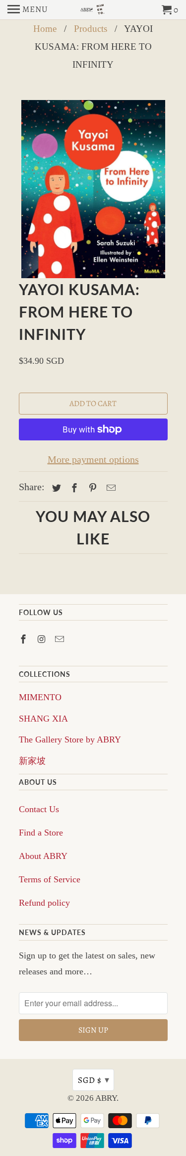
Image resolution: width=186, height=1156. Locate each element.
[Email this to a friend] (110, 488)
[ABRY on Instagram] (42, 639)
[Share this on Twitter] (55, 488)
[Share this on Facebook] (73, 488)
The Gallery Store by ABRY (70, 739)
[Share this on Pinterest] (91, 488)
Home (45, 28)
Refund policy (44, 903)
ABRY (106, 1098)
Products (90, 28)
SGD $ (94, 1080)
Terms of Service (49, 879)
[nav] (27, 10)
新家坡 (32, 761)
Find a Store (41, 833)
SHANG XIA (43, 719)
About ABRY (43, 856)
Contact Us (39, 809)
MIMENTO (40, 697)
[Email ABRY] (60, 639)
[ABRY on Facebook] (24, 639)
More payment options (93, 459)
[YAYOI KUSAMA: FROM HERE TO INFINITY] (93, 189)
